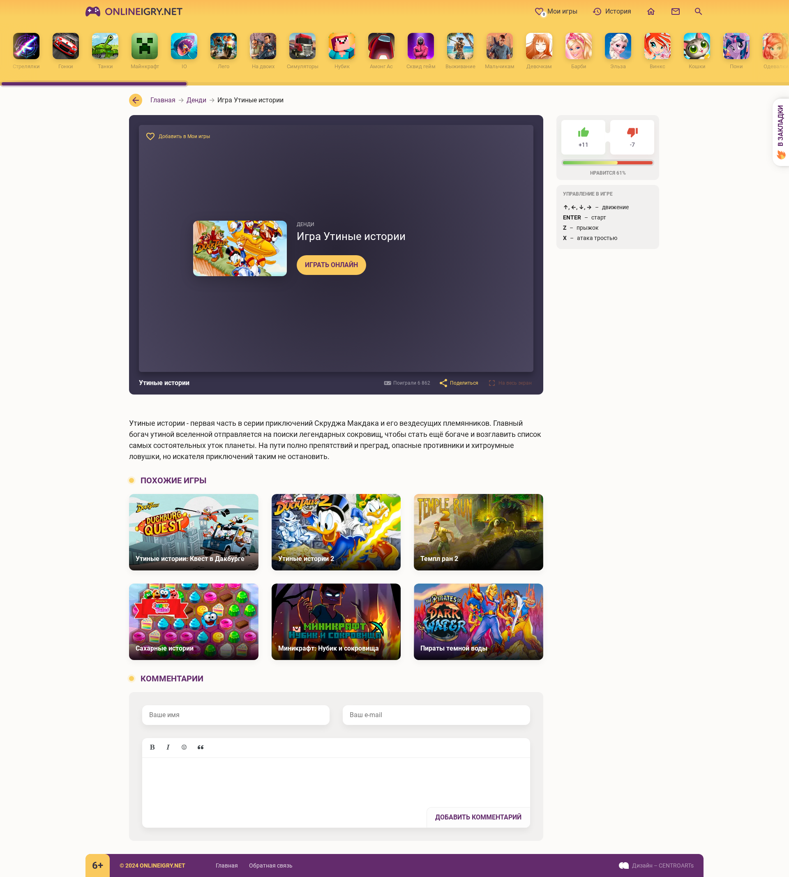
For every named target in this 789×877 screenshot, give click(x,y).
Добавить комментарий (478, 817)
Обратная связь (271, 865)
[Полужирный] (152, 747)
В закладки (780, 126)
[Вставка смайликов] (184, 747)
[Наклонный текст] (168, 747)
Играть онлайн (331, 265)
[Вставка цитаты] (200, 747)
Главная (227, 865)
